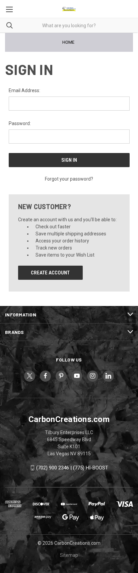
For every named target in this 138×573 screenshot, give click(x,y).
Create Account (50, 273)
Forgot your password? (69, 179)
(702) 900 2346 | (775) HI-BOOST (72, 468)
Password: (20, 123)
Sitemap (69, 555)
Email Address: (24, 90)
